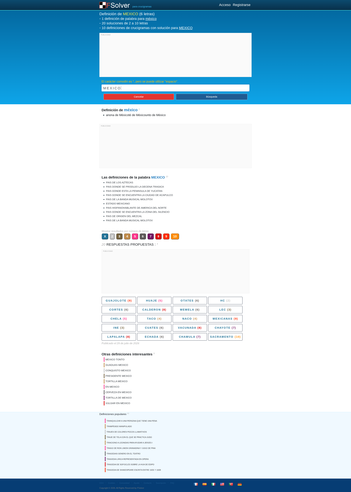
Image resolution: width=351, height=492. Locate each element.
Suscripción (161, 483)
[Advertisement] (175, 55)
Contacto (148, 483)
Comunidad (124, 483)
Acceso (225, 5)
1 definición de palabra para (129, 19)
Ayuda (136, 483)
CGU (101, 483)
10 (175, 236)
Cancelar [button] (139, 96)
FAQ (172, 483)
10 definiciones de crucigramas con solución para (147, 28)
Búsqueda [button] (211, 96)
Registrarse (241, 5)
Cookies (111, 483)
